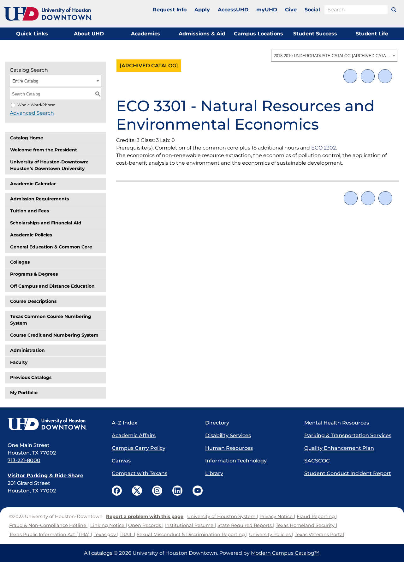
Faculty (18, 362)
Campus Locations (258, 34)
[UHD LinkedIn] (177, 490)
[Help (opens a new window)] (385, 76)
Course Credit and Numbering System (54, 335)
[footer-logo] (53, 424)
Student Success (315, 34)
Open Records (144, 525)
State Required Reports (244, 525)
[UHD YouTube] (197, 490)
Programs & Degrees (34, 274)
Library (214, 473)
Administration (27, 350)
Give (291, 10)
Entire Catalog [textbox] (25, 81)
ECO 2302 (323, 148)
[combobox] (334, 56)
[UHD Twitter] (137, 490)
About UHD (89, 34)
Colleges (20, 262)
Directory (217, 423)
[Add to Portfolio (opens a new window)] (350, 76)
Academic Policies (31, 235)
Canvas (121, 461)
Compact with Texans (139, 473)
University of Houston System (221, 516)
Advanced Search (32, 113)
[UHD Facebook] (117, 490)
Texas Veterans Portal (319, 534)
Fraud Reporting (316, 516)
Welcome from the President (43, 150)
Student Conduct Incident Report (347, 473)
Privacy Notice (276, 516)
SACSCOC (317, 461)
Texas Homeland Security (305, 525)
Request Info (170, 10)
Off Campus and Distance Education (52, 286)
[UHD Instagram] (157, 490)
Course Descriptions (33, 301)
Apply (202, 10)
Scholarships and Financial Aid (45, 223)
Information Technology (236, 461)
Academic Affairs (134, 435)
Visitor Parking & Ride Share (45, 476)
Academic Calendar (33, 183)
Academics (145, 34)
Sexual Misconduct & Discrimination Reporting (191, 534)
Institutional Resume (189, 525)
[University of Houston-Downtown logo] (48, 13)
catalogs (101, 553)
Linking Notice (107, 525)
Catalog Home (26, 138)
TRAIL (126, 534)
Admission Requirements (39, 199)
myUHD (266, 10)
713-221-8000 (24, 460)
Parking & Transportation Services (347, 435)
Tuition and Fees (29, 211)
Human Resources (229, 448)
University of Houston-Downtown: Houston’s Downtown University (49, 165)
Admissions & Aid (202, 34)
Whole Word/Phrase (36, 104)
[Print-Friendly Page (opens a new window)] (368, 76)
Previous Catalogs (30, 377)
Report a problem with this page (144, 516)
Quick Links (32, 34)
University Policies (270, 534)
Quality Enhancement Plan (339, 448)
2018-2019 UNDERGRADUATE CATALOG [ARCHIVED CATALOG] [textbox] (332, 55)
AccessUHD (233, 10)
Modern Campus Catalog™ (285, 553)
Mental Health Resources (336, 423)
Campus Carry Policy (138, 448)
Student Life (372, 34)
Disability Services (228, 435)
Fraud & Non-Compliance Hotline (47, 525)
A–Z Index (124, 423)
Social (312, 10)
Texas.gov (105, 534)
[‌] (394, 9)
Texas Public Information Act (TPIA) (49, 534)
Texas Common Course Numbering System (50, 320)
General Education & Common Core (51, 247)
